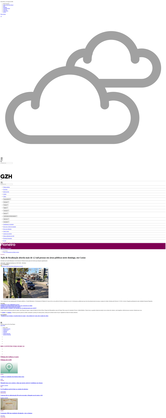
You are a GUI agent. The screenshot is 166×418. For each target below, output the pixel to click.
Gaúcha (4, 194)
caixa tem (5, 9)
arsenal (4, 12)
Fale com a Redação (7, 229)
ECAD (4, 240)
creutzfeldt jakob (6, 8)
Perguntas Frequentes (7, 238)
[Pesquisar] (2, 183)
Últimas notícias (6, 187)
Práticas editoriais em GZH (8, 236)
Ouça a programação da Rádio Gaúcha (11, 252)
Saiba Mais (3, 325)
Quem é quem (6, 231)
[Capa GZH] (83, 166)
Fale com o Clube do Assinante (9, 226)
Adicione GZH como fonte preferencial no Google (12, 266)
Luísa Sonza (5, 10)
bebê (4, 6)
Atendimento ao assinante (8, 224)
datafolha (5, 7)
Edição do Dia (6, 191)
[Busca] (2, 160)
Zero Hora (5, 189)
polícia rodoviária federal (8, 5)
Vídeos (4, 196)
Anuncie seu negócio (7, 233)
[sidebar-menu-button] (2, 158)
